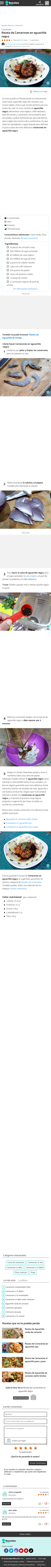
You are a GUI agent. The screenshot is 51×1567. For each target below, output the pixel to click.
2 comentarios (34, 40)
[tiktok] (31, 1550)
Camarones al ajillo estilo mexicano (19, 1299)
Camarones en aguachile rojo (19, 823)
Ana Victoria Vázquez (15, 44)
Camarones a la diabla (35, 1267)
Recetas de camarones (31, 882)
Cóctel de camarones (15, 1262)
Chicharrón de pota (13, 1312)
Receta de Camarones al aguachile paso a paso (36, 1360)
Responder (6, 1503)
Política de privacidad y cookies (14, 1562)
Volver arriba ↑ (25, 1534)
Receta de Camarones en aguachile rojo (36, 1345)
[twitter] (11, 1550)
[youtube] (21, 1550)
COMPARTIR (39, 5)
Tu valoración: (25, 1452)
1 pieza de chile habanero (20, 266)
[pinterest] (26, 1550)
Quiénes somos (31, 1559)
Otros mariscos (21, 1272)
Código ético (41, 1565)
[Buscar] (47, 3)
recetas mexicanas (18, 889)
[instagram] (16, 1550)
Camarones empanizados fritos (18, 1287)
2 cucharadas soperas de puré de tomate (23, 283)
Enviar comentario (38, 1463)
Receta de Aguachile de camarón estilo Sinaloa (36, 1375)
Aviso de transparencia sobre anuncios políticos (19, 1565)
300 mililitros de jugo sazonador (23, 251)
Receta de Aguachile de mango (20, 336)
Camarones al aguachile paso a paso (22, 827)
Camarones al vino (35, 1262)
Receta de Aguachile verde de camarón (34, 1331)
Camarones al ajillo (14, 1267)
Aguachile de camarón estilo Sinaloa (22, 819)
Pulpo (33, 1272)
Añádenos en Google (40, 91)
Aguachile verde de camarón (17, 1303)
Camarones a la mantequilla (16, 1295)
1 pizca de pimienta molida (21, 274)
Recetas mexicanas (29, 238)
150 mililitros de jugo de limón (22, 259)
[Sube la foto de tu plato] (33, 1397)
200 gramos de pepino (19, 270)
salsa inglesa (31, 576)
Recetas (4, 25)
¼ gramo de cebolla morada (22, 263)
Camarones (18, 25)
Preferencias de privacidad (35, 1562)
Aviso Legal (42, 1559)
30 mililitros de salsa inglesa (21, 255)
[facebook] (6, 1550)
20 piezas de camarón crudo (22, 247)
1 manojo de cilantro (18, 278)
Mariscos (11, 25)
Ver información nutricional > (25, 289)
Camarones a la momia (14, 1316)
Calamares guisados (13, 1308)
